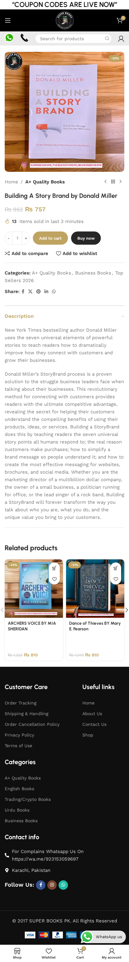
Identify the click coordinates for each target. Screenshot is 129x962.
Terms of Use (18, 745)
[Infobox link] (9, 38)
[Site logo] (64, 20)
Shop (87, 734)
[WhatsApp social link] (54, 291)
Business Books (93, 273)
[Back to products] (113, 182)
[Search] (107, 38)
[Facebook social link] (23, 291)
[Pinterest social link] (38, 291)
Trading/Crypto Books (28, 799)
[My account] (121, 38)
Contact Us (94, 724)
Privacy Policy (19, 734)
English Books (19, 788)
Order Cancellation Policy (32, 724)
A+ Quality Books (45, 182)
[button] (54, 568)
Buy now (86, 238)
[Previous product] (105, 182)
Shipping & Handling (26, 713)
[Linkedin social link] (46, 291)
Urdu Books (17, 810)
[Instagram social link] (52, 885)
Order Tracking (20, 702)
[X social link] (30, 291)
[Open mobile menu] (8, 20)
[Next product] (120, 182)
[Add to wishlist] (54, 578)
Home (11, 182)
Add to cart (50, 238)
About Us (92, 713)
